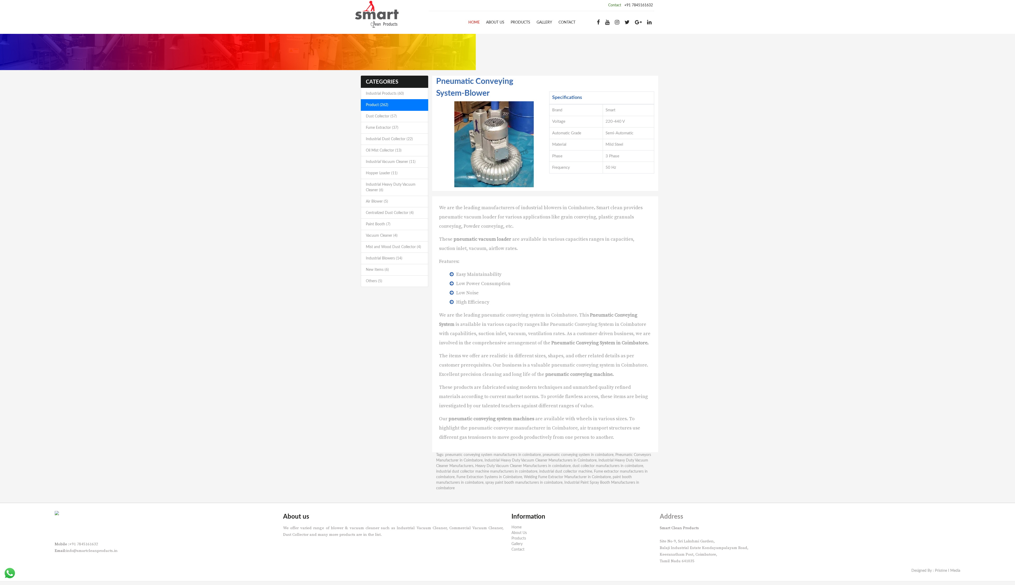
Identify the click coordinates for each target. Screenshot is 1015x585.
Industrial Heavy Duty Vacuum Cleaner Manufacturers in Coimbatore (541, 460)
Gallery (544, 22)
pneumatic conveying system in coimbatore (578, 455)
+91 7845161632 (638, 5)
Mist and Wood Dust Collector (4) (393, 247)
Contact (567, 22)
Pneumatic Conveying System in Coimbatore (598, 324)
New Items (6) (377, 270)
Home (474, 22)
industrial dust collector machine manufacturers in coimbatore (486, 471)
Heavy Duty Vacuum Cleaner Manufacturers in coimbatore (523, 466)
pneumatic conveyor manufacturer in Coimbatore (523, 428)
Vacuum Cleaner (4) (382, 235)
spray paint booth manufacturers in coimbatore (523, 483)
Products (520, 22)
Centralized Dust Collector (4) (390, 213)
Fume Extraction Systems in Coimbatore (489, 477)
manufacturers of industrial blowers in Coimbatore (537, 208)
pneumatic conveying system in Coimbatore (529, 315)
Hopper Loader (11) (382, 173)
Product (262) (377, 105)
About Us (495, 22)
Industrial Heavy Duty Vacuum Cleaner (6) (391, 187)
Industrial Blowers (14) (384, 258)
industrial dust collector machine (565, 471)
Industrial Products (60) (385, 93)
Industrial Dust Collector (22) (389, 139)
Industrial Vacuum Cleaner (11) (391, 162)
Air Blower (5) (377, 201)
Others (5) (374, 281)
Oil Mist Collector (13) (384, 150)
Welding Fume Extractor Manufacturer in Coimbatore (567, 477)
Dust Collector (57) (381, 116)
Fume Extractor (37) (382, 128)
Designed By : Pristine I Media (935, 571)
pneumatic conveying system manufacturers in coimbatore (493, 455)
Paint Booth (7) (378, 224)
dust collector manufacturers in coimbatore (608, 466)
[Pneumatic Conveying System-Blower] (494, 144)
